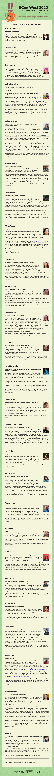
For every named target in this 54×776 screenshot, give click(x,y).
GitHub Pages (29, 770)
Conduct (46, 16)
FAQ (34, 17)
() (12, 68)
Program (24, 16)
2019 (25, 762)
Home (20, 16)
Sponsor (34, 16)
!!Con (38, 771)
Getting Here (40, 16)
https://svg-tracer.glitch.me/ (41, 241)
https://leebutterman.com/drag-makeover (37, 669)
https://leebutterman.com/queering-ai (19, 676)
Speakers (29, 16)
